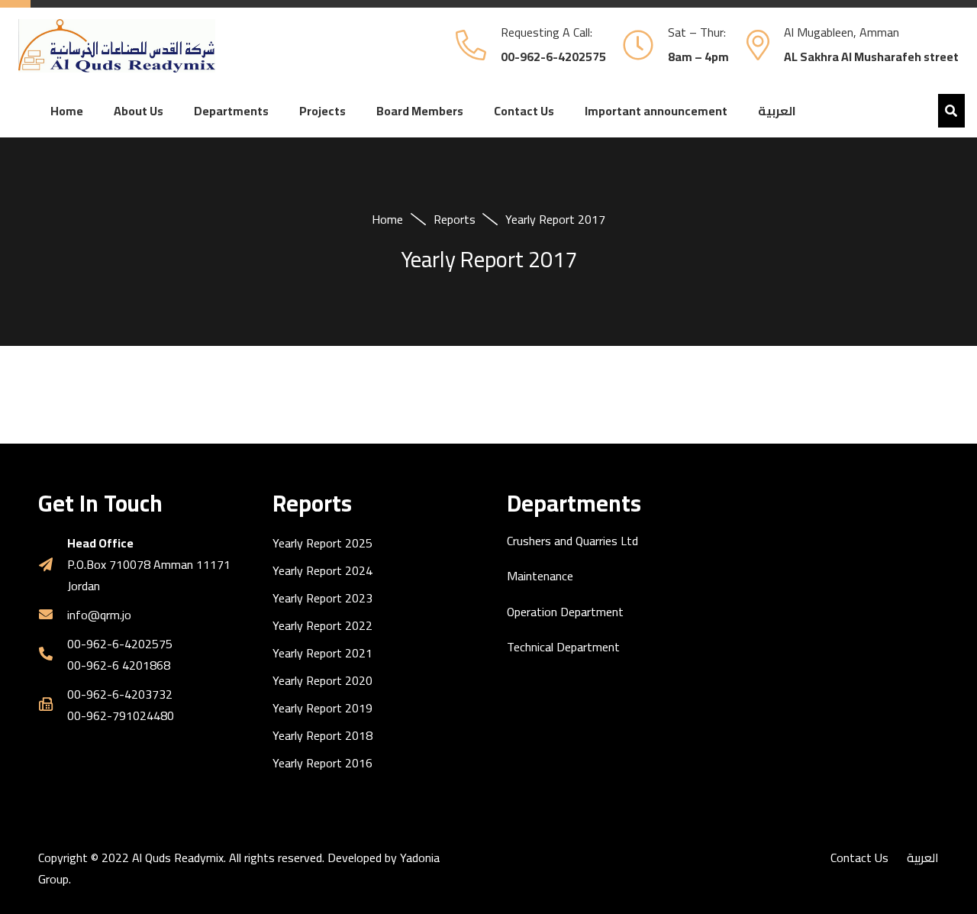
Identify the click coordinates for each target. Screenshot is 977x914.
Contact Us (859, 857)
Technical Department (563, 646)
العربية (923, 857)
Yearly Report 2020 (322, 680)
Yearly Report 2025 (322, 542)
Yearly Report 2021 (322, 652)
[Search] (951, 111)
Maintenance (540, 575)
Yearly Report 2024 (322, 570)
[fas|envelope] (52, 614)
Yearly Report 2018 (322, 735)
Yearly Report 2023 (322, 597)
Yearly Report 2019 (322, 707)
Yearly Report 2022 (322, 625)
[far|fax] (52, 704)
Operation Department (565, 611)
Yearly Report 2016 (322, 762)
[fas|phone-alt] (52, 654)
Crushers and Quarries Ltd (572, 540)
